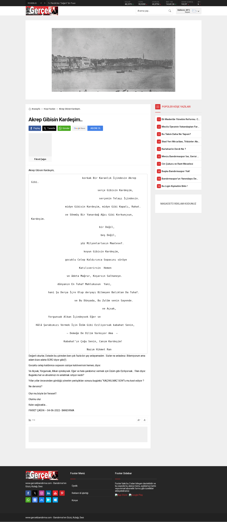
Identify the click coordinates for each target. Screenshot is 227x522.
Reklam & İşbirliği (80, 493)
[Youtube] (55, 493)
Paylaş (37, 128)
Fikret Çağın (40, 159)
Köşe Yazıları (49, 109)
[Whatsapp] (28, 500)
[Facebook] (28, 493)
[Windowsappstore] (55, 500)
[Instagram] (41, 493)
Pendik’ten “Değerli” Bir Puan (63, 3)
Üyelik (75, 486)
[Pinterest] (62, 493)
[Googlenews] (35, 500)
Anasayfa (36, 109)
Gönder (66, 128)
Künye (75, 500)
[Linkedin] (48, 493)
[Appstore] (41, 500)
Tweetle (51, 128)
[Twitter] (35, 493)
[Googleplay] (48, 500)
